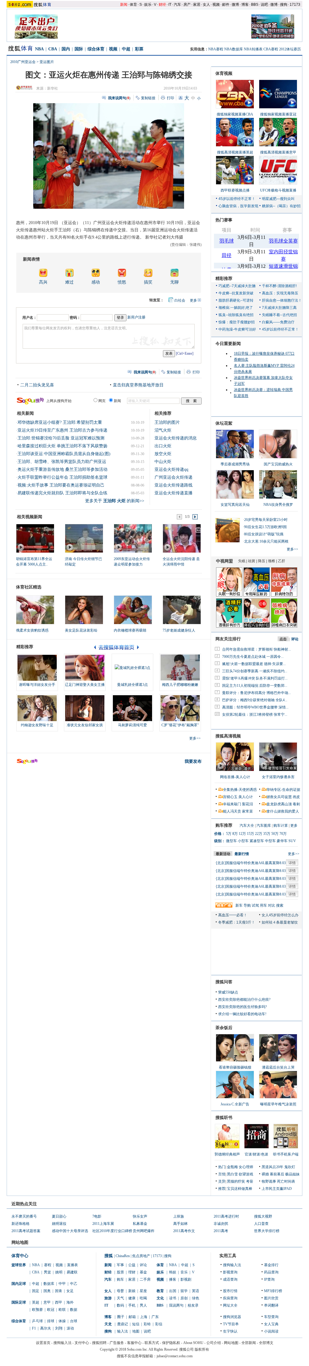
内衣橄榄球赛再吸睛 (130, 630)
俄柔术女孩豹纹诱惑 (32, 630)
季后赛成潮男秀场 (235, 464)
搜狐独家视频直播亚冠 (278, 114)
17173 (295, 4)
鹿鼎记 (122, 1324)
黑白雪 (232, 1174)
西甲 (58, 1302)
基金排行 (271, 1265)
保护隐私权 (171, 1343)
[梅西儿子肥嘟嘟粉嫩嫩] (180, 667)
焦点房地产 (141, 1256)
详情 (292, 863)
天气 (120, 1298)
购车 (120, 1279)
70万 (283, 834)
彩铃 (147, 1324)
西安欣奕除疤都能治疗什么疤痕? (244, 999)
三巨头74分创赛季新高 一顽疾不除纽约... (254, 671)
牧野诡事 (269, 1181)
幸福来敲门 (232, 804)
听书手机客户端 (285, 1154)
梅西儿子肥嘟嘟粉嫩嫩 (180, 685)
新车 (239, 905)
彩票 (139, 49)
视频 (216, 4)
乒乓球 (37, 1321)
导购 (247, 905)
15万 (250, 834)
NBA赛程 (215, 49)
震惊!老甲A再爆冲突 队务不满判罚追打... (255, 678)
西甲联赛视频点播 (235, 190)
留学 (184, 1291)
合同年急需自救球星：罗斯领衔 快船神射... (256, 649)
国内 (66, 49)
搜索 (279, 905)
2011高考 (221, 1231)
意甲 (47, 1302)
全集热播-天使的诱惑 (240, 790)
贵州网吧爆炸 (143, 1231)
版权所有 (202, 1349)
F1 (34, 1328)
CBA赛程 (270, 49)
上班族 (178, 1216)
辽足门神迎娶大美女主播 (85, 685)
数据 (73, 1309)
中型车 (270, 841)
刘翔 (58, 1328)
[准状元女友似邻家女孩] (84, 708)
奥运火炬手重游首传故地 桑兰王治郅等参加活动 (62, 469)
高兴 (43, 282)
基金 (143, 1272)
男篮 (47, 1272)
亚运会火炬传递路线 (173, 485)
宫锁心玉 (230, 797)
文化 (160, 1298)
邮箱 (132, 1317)
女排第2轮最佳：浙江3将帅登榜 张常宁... (254, 714)
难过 (69, 282)
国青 (58, 1291)
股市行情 (230, 1291)
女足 (70, 1291)
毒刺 (296, 804)
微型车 (231, 841)
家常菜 (247, 811)
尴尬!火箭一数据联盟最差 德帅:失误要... (254, 664)
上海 (143, 1317)
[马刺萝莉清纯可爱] (132, 708)
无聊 (174, 282)
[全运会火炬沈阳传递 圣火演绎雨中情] (181, 538)
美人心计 (245, 797)
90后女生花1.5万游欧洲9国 (265, 527)
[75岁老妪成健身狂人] (182, 609)
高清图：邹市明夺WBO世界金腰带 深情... (255, 707)
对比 (271, 905)
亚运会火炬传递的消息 (175, 438)
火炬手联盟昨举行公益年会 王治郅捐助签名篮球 (62, 477)
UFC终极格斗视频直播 (278, 190)
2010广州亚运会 (23, 62)
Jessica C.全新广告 (235, 1104)
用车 (263, 905)
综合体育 (96, 49)
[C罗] (180, 708)
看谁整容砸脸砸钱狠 (235, 1067)
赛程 (47, 1265)
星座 (143, 1291)
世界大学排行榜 (266, 1231)
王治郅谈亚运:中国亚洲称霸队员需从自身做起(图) (64, 454)
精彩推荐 (223, 278)
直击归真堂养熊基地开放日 (138, 385)
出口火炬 (162, 446)
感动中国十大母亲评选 (70, 1231)
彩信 (158, 1324)
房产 (187, 4)
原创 (184, 1298)
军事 (120, 1265)
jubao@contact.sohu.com (175, 1356)
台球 (73, 1321)
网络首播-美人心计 (235, 777)
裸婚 (265, 1174)
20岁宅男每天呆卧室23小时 (266, 520)
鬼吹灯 (289, 1167)
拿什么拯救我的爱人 (282, 811)
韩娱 (172, 1272)
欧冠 (50, 1309)
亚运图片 (47, 62)
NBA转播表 (253, 49)
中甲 (62, 1284)
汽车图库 (263, 825)
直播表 (72, 1265)
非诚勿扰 (221, 1224)
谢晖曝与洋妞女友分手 (37, 685)
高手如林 (180, 1224)
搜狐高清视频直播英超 (235, 152)
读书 (172, 1298)
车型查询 (271, 1317)
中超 (126, 49)
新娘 (131, 1291)
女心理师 (246, 1167)
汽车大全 (247, 825)
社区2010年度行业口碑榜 (112, 1231)
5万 (228, 834)
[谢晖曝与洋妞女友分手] (37, 667)
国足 (35, 1291)
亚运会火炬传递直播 (173, 493)
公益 (131, 1265)
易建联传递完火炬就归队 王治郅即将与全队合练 (62, 493)
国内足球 (18, 1284)
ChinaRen (123, 1256)
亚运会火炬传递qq (171, 469)
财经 (162, 4)
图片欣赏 (271, 1298)
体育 (133, 4)
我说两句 (176, 1305)
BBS (254, 4)
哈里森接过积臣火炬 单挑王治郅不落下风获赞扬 (62, 446)
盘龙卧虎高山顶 (279, 804)
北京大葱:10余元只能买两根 (266, 541)
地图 (135, 1331)
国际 (79, 49)
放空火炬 (162, 454)
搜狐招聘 (99, 1343)
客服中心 (134, 1343)
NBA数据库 (233, 49)
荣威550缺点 (228, 992)
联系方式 (152, 1343)
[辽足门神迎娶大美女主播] (84, 667)
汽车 (177, 4)
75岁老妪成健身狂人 (179, 630)
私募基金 (140, 1224)
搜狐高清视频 (228, 736)
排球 (50, 1321)
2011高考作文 (184, 1231)
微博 (235, 4)
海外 (70, 1302)
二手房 (145, 1279)
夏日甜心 (59, 1216)
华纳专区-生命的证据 (283, 790)
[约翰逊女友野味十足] (37, 708)
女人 (206, 4)
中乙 (73, 1284)
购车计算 (280, 825)
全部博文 (266, 1343)
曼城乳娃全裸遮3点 (132, 685)
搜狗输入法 (232, 1265)
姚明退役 (59, 1224)
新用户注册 (136, 317)
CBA (52, 49)
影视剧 (185, 1279)
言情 (221, 1174)
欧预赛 (37, 1309)
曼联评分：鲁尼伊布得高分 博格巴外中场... (256, 693)
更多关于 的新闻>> (114, 501)
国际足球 (18, 1302)
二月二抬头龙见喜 (37, 385)
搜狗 (283, 4)
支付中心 (82, 1343)
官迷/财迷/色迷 (256, 1154)
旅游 (108, 1298)
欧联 (62, 1309)
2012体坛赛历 (290, 49)
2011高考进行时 (226, 1216)
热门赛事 (223, 220)
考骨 (249, 1181)
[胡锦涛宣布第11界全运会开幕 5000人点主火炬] (35, 538)
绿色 (195, 1298)
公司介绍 (213, 1343)
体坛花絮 (223, 423)
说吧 (264, 4)
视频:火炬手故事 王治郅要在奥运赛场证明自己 (61, 485)
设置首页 (43, 1343)
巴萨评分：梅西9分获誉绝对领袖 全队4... (254, 700)
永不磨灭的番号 (24, 1216)
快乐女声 (140, 1216)
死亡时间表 (286, 1181)
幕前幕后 (277, 1174)
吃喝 (143, 1298)
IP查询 (269, 1279)
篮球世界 (18, 1265)
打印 (170, 98)
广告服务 (117, 1343)
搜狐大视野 (263, 1216)
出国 (172, 1291)
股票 (120, 1272)
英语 (195, 1291)
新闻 (123, 4)
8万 (235, 834)
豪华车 (282, 841)
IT (169, 4)
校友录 (193, 1305)
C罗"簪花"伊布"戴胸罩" (180, 725)
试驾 (255, 905)
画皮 (296, 797)
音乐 (184, 1272)
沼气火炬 (162, 430)
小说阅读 (271, 1331)
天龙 (108, 1324)
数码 (120, 1305)
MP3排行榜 (273, 1291)
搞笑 (148, 282)
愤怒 (122, 282)
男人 (143, 1305)
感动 (95, 282)
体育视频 (223, 73)
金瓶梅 (232, 1167)
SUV (292, 841)
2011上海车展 (103, 1224)
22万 (258, 834)
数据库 (48, 1284)
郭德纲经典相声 (227, 1154)
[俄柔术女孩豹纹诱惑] (35, 609)
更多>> (195, 738)
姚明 (58, 1272)
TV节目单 (231, 1324)
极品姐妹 (292, 1174)
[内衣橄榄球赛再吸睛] (133, 609)
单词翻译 (271, 1305)
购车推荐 (223, 825)
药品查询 (271, 1272)
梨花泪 (247, 804)
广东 (155, 1317)
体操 (62, 1321)
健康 (131, 1298)
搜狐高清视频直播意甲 (278, 152)
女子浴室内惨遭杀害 (278, 777)
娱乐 (147, 4)
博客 (245, 4)
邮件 (225, 4)
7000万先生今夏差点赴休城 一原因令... (253, 656)
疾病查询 (230, 1298)
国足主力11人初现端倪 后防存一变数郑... (254, 685)
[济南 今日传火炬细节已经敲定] (84, 538)
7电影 (96, 1216)
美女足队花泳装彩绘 (81, 630)
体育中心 (19, 1255)
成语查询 (230, 1279)
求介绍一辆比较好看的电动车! (242, 1014)
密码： (75, 317)
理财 (131, 1272)
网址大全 (230, 1305)
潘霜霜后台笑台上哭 (278, 1067)
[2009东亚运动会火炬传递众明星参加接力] (132, 538)
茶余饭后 (223, 1027)
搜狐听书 (223, 1117)
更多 (193, 300)
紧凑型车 (257, 841)
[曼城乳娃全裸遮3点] (132, 667)
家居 (196, 4)
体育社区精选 (28, 587)
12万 (242, 834)
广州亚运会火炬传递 (173, 477)
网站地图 (231, 1343)
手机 (131, 1305)
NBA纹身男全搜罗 (278, 504)
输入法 (122, 1331)
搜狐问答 (223, 982)
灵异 (221, 1181)
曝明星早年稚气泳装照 (278, 1104)
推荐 (221, 1189)
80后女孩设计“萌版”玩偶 (263, 534)
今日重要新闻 (228, 343)
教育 (160, 1291)
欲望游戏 (246, 1174)
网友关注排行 (228, 639)
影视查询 (230, 1272)
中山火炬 (162, 461)
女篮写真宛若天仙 (235, 504)
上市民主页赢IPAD (277, 1189)
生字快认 (230, 1331)
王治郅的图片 (167, 422)
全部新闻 (248, 1343)
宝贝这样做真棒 (239, 1189)
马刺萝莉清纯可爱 (132, 725)
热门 (221, 1167)
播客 (172, 1279)
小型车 (243, 841)
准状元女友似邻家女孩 (85, 725)
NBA (39, 49)
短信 (135, 1324)
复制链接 (148, 98)
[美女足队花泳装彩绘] (84, 609)
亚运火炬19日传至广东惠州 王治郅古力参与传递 (62, 430)
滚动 (70, 1328)
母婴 (120, 1291)
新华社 (52, 88)
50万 (275, 834)
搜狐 (108, 1255)
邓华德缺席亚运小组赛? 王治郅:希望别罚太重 (60, 422)
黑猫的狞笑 (236, 1181)
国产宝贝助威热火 (278, 464)
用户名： (29, 317)
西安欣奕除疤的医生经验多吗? (242, 1007)
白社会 (179, 300)
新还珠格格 (20, 1224)
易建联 (72, 1272)
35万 (266, 834)
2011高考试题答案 (25, 1231)
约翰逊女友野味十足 (37, 725)
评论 (143, 1265)
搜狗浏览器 (232, 1317)
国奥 (47, 1291)
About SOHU (193, 1343)
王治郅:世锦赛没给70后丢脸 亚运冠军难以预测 (61, 438)
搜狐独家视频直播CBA (235, 114)
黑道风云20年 (272, 1167)
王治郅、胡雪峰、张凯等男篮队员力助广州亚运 (62, 461)
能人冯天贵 (232, 811)
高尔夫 (45, 1328)
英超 (35, 1302)
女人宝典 (271, 1324)
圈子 (120, 1317)
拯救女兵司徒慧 (279, 797)
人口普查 (261, 1224)
